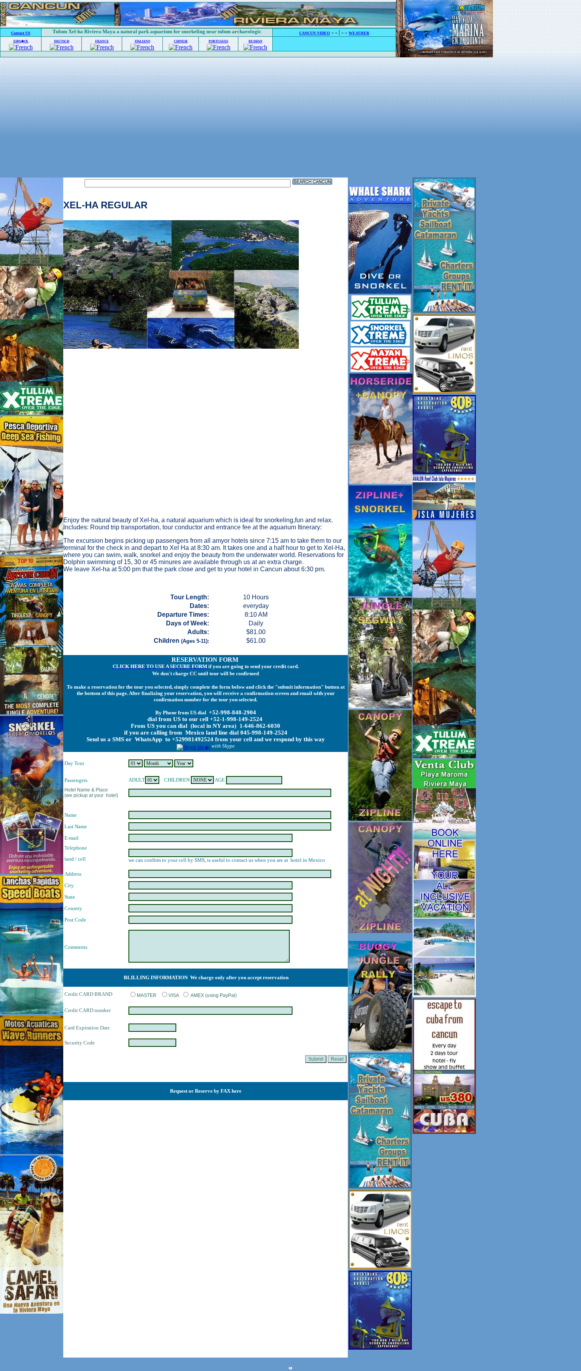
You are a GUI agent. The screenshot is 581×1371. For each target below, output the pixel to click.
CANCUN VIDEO (314, 33)
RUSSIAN (255, 41)
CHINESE (181, 41)
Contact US (20, 33)
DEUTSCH (61, 41)
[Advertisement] (290, 118)
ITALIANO (142, 41)
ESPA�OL (20, 41)
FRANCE (102, 41)
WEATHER (359, 33)
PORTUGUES (218, 41)
